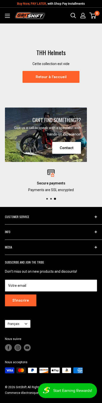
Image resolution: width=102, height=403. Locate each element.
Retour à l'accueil (51, 77)
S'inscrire (20, 300)
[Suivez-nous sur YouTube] (27, 347)
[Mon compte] (82, 15)
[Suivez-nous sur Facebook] (8, 347)
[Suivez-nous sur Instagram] (17, 347)
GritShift (21, 387)
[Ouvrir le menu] (7, 16)
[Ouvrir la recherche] (73, 15)
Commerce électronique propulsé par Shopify (35, 393)
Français (13, 324)
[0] (93, 16)
